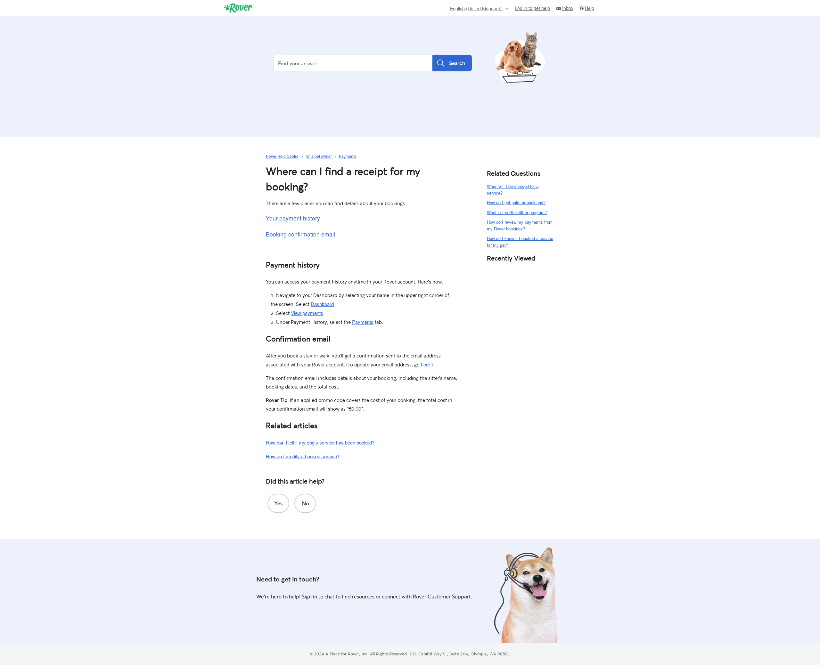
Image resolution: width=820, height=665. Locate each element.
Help (589, 8)
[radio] (278, 503)
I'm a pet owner (319, 156)
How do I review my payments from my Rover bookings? (520, 225)
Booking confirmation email (300, 234)
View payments (307, 312)
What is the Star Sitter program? (517, 212)
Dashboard (322, 303)
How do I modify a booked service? (303, 456)
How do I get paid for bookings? (516, 202)
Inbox (567, 8)
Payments (347, 156)
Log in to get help (532, 8)
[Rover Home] (238, 8)
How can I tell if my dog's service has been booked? (320, 442)
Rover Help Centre (282, 156)
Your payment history (293, 218)
